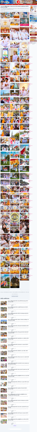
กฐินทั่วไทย (6, 4)
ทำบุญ (12, 4)
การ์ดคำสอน (24, 4)
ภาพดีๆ (18, 4)
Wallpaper (31, 4)
